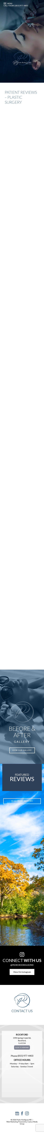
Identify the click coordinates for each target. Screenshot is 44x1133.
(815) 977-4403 (25, 1056)
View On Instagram (22, 972)
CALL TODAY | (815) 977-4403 (16, 5)
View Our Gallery (22, 750)
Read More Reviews (22, 801)
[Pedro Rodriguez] (17, 1114)
